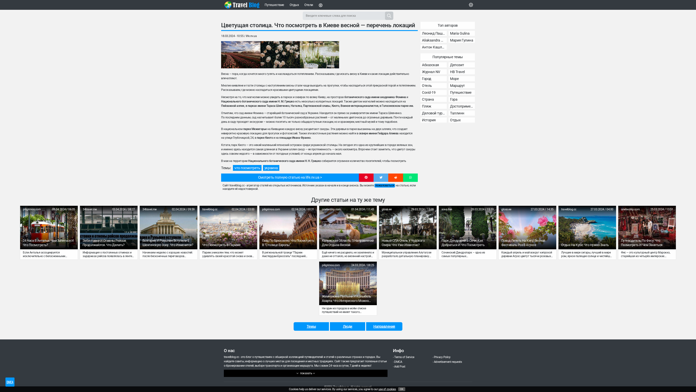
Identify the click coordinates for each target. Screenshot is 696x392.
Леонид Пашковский (434, 33)
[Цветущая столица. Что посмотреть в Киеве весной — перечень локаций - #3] (319, 54)
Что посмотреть (247, 168)
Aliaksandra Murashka (434, 40)
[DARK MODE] (471, 5)
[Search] (389, 16)
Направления (384, 326)
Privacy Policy (442, 357)
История (429, 120)
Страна (428, 99)
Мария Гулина (461, 40)
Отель (427, 85)
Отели (308, 5)
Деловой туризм (434, 113)
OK (401, 389)
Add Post (399, 366)
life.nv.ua (251, 36)
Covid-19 (428, 92)
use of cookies (387, 389)
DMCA (398, 362)
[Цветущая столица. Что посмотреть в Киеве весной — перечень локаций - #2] (280, 54)
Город (426, 79)
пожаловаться (384, 185)
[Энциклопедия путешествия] (242, 4)
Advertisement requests (448, 362)
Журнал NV (431, 72)
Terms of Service (404, 357)
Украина (271, 168)
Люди (347, 326)
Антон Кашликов (434, 47)
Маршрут (457, 85)
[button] (366, 178)
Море (454, 79)
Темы (311, 326)
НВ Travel (457, 72)
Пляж (426, 106)
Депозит (457, 65)
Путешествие (274, 5)
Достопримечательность (462, 106)
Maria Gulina (459, 33)
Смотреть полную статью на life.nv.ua (288, 177)
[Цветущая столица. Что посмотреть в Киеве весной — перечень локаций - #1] (240, 54)
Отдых (294, 5)
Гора (453, 99)
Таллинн (457, 113)
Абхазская (430, 65)
